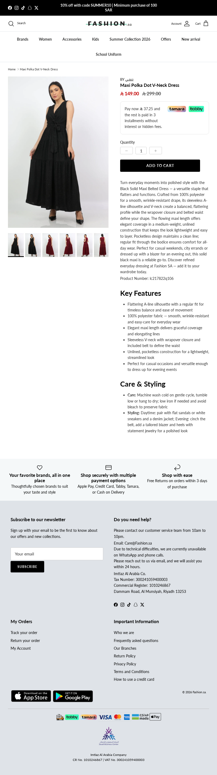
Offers (166, 39)
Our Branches (125, 648)
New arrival (191, 39)
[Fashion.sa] (108, 23)
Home (12, 69)
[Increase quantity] (155, 150)
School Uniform (108, 54)
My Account (21, 648)
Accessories (72, 39)
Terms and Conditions (131, 671)
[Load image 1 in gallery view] (58, 152)
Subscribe (27, 567)
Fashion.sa (199, 692)
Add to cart (160, 165)
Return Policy (124, 656)
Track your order (24, 632)
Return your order (25, 640)
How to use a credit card (134, 679)
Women (45, 39)
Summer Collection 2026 (130, 39)
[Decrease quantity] (126, 150)
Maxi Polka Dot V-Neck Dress (39, 69)
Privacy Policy (125, 664)
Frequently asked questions (136, 640)
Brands (22, 39)
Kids (95, 39)
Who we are (124, 632)
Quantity (127, 142)
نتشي (129, 79)
